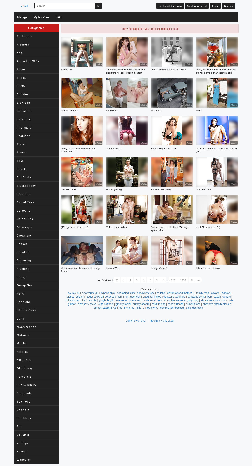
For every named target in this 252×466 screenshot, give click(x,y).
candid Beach (176, 304)
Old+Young (25, 368)
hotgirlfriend (158, 304)
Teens (21, 144)
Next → (195, 280)
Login (215, 5)
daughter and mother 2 (180, 293)
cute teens (121, 300)
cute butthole (105, 304)
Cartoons (23, 210)
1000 (183, 280)
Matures (23, 335)
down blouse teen (174, 300)
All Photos (24, 36)
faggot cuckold (94, 296)
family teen (202, 293)
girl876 (140, 307)
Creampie (24, 235)
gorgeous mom (113, 296)
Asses (21, 152)
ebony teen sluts (210, 300)
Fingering (24, 260)
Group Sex (25, 285)
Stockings (24, 418)
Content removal (197, 5)
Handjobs (24, 302)
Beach (21, 169)
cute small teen (153, 300)
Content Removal (136, 320)
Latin (20, 318)
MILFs (21, 343)
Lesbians (23, 136)
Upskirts (23, 434)
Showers (23, 410)
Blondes (23, 94)
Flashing (23, 268)
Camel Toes (25, 202)
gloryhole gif (106, 300)
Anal (20, 53)
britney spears (141, 304)
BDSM (21, 86)
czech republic (222, 296)
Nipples (22, 351)
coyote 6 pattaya (221, 293)
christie (161, 293)
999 (173, 280)
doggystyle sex (145, 293)
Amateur (23, 44)
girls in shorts (88, 300)
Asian (21, 69)
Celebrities (25, 219)
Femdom (23, 252)
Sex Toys (23, 401)
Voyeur (22, 451)
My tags (22, 17)
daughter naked (152, 296)
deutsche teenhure (174, 296)
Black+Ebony (26, 185)
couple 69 (74, 293)
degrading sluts (126, 293)
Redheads (24, 393)
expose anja (108, 293)
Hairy (21, 293)
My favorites (41, 17)
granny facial (123, 304)
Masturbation (27, 327)
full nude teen (133, 296)
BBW (20, 161)
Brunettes (24, 194)
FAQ (58, 17)
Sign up (228, 5)
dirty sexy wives (87, 304)
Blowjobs (23, 102)
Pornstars (24, 376)
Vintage (22, 443)
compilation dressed (172, 307)
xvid (24, 6)
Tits (20, 426)
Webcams (24, 459)
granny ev (152, 307)
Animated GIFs (28, 61)
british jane (72, 300)
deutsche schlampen (200, 296)
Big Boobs (24, 177)
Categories (36, 28)
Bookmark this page (170, 5)
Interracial (24, 127)
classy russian (75, 296)
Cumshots (24, 111)
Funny (21, 277)
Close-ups (24, 227)
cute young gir (90, 293)
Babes (21, 78)
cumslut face (193, 304)
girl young (193, 300)
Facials (22, 244)
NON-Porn (24, 360)
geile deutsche (194, 307)
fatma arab (135, 300)
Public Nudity (27, 385)
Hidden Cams (27, 310)
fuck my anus (126, 307)
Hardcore (24, 119)
